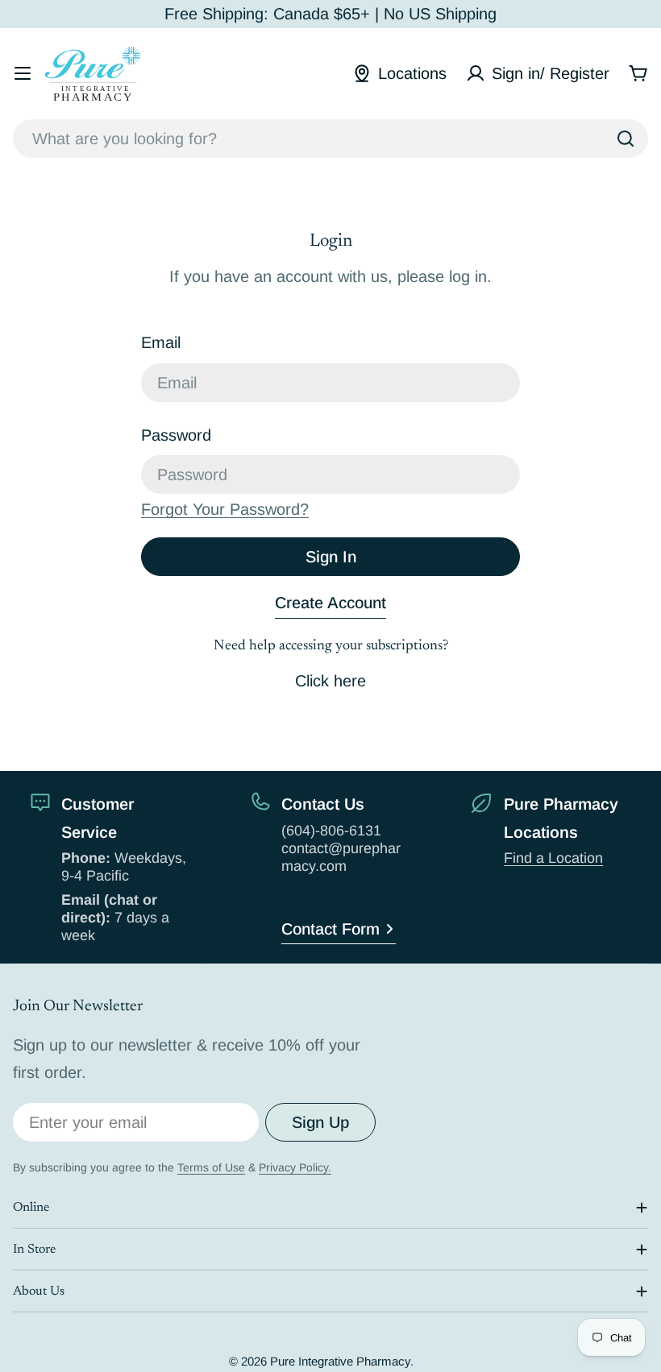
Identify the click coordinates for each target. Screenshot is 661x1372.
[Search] (625, 138)
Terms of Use (211, 1167)
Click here (330, 681)
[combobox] (330, 138)
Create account (330, 602)
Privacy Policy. (295, 1167)
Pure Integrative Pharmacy (340, 1361)
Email (161, 342)
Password (176, 435)
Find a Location (553, 858)
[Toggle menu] (22, 73)
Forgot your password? (225, 509)
